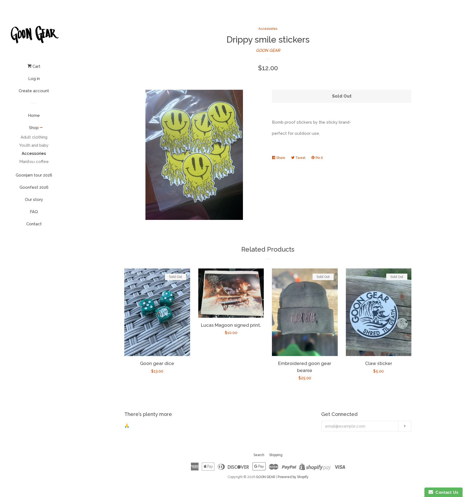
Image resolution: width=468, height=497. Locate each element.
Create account (34, 90)
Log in (34, 78)
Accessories (34, 153)
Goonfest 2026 (34, 187)
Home (34, 115)
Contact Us (446, 492)
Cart (35, 66)
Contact (34, 224)
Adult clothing (34, 137)
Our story (34, 199)
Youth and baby (33, 145)
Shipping (275, 455)
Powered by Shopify (293, 477)
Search (258, 455)
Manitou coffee (34, 161)
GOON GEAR (268, 50)
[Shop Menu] (41, 128)
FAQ (34, 211)
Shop (34, 127)
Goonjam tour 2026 (34, 175)
